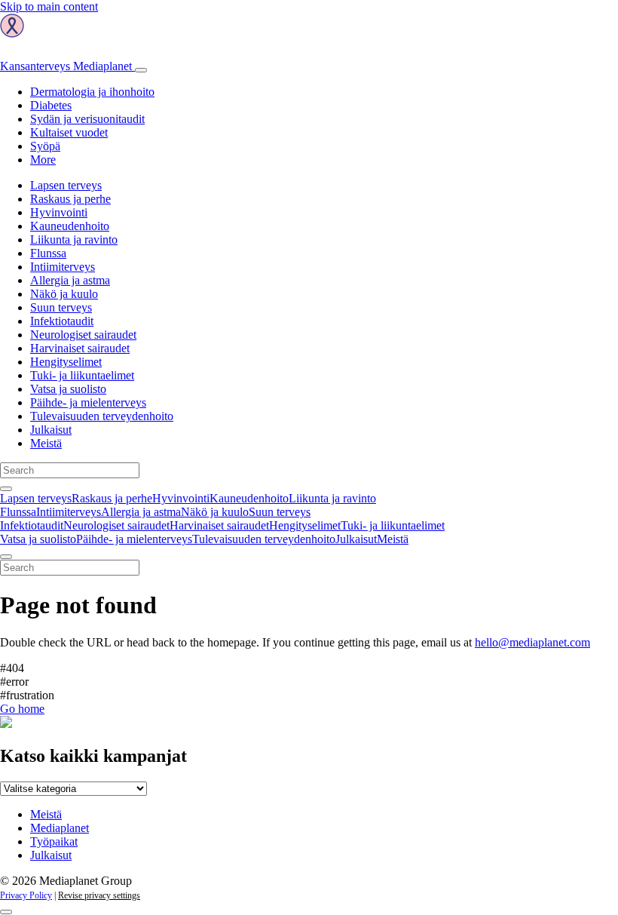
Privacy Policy (26, 895)
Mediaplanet (59, 827)
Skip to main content (49, 6)
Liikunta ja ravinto (74, 239)
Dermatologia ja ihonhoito (92, 91)
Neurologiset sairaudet (83, 334)
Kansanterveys (66, 66)
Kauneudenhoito (69, 226)
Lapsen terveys (66, 185)
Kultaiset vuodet (69, 132)
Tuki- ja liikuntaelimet (82, 375)
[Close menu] (6, 556)
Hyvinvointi (58, 212)
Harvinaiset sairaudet (80, 348)
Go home (22, 708)
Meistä (46, 443)
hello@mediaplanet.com (532, 642)
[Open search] (6, 489)
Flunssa (48, 253)
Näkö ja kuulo (64, 293)
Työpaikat (54, 841)
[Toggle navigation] (141, 70)
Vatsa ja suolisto (68, 388)
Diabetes (51, 105)
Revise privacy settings (99, 895)
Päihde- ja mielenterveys (88, 402)
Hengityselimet (66, 361)
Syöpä (45, 146)
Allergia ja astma (70, 280)
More (43, 159)
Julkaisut (51, 429)
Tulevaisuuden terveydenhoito (101, 416)
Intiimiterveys (62, 266)
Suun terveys (61, 307)
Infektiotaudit (61, 321)
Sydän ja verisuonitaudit (87, 118)
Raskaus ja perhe (70, 198)
